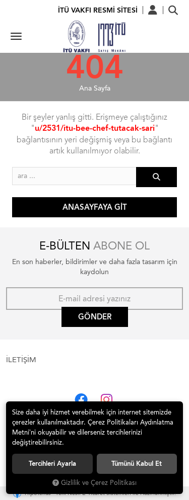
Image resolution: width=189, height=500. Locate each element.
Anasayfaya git (94, 207)
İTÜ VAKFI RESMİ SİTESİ (98, 10)
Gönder (94, 316)
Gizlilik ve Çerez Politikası (99, 482)
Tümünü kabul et (136, 463)
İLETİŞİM (21, 359)
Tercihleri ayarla (52, 463)
